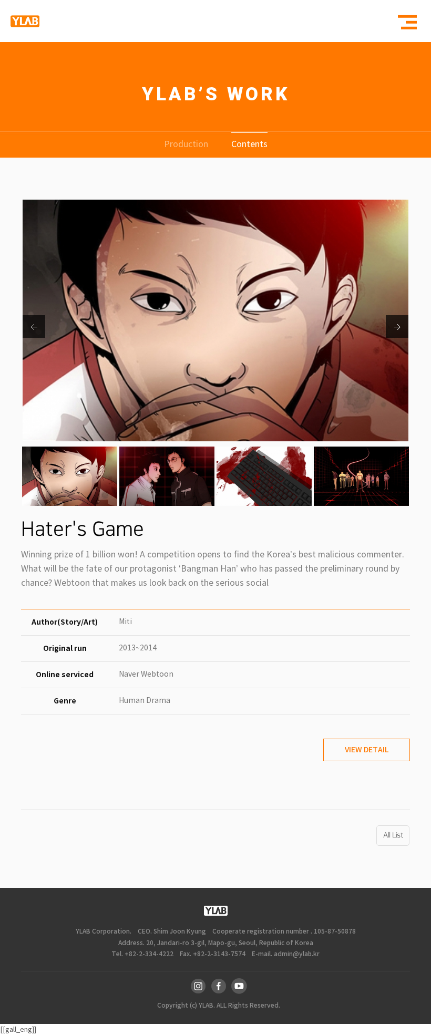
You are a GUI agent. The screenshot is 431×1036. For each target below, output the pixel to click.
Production (186, 144)
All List (393, 835)
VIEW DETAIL (366, 749)
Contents (249, 144)
